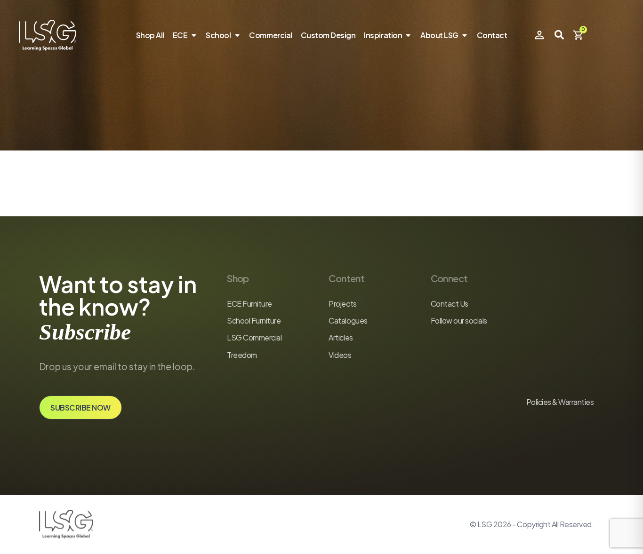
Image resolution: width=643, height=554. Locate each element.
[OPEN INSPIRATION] (408, 35)
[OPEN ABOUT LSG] (464, 35)
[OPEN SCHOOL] (237, 35)
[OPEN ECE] (193, 35)
